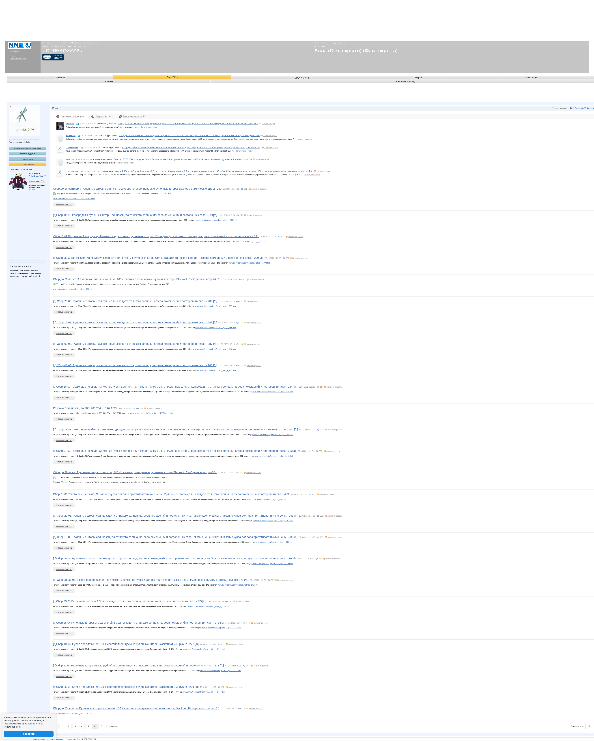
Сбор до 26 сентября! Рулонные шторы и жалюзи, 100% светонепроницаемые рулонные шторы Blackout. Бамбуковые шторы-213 (137, 188)
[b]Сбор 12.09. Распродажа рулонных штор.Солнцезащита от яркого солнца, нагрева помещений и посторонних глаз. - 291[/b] (135, 215)
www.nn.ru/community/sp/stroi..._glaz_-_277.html (208, 606)
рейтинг (32, 181)
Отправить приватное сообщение (27, 148)
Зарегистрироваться (18, 59)
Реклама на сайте (73, 739)
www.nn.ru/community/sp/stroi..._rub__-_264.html (204, 692)
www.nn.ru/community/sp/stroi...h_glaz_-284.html (272, 392)
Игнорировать (27, 159)
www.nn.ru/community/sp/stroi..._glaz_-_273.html (220, 628)
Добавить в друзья (27, 154)
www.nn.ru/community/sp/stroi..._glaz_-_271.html (220, 671)
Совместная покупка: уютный (20, 169)
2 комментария (268, 124)
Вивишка (70, 124)
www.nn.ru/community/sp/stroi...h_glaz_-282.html (266, 499)
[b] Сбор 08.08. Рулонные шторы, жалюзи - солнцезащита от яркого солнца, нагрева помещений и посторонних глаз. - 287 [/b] (135, 343)
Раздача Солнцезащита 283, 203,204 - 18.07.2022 (85, 408)
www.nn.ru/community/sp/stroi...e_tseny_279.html (272, 564)
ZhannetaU (70, 136)
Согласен (28, 733)
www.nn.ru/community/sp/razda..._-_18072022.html (151, 413)
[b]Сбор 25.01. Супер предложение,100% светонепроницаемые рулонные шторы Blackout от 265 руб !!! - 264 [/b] (126, 686)
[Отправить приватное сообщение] (77, 123)
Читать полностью (148, 127)
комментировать (259, 189)
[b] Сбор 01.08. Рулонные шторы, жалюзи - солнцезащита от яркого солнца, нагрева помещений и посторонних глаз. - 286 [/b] (135, 365)
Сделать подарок (27, 164)
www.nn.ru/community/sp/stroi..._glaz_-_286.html (215, 370)
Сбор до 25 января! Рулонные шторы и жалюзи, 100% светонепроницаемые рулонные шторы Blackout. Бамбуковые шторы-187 (136, 708)
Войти (12, 56)
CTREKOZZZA (72, 147)
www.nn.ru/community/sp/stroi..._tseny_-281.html (273, 521)
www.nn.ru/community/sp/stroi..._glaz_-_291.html (216, 220)
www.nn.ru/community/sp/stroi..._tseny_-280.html (273, 542)
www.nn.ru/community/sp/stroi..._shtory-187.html (73, 713)
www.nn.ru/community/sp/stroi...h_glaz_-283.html (272, 456)
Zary (68, 159)
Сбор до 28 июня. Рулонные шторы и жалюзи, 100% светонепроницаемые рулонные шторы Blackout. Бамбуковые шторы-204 (135, 472)
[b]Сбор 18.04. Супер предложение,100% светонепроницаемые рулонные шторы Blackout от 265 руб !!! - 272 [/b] (126, 644)
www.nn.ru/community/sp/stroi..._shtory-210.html (73, 289)
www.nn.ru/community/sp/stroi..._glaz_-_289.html (215, 306)
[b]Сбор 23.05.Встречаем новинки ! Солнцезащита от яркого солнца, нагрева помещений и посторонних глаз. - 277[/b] (129, 601)
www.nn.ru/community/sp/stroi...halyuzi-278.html (238, 585)
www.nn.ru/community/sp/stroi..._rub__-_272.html (204, 649)
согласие (32, 723)
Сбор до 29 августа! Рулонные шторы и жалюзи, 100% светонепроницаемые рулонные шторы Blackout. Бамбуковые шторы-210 (136, 279)
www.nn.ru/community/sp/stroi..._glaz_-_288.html (215, 327)
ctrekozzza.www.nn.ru (91, 43)
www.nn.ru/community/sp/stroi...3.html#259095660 (74, 199)
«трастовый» (341, 43)
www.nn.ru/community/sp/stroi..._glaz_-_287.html (215, 349)
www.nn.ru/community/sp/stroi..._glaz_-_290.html (249, 263)
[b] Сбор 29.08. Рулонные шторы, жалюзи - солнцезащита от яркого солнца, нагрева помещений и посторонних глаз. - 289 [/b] (135, 301)
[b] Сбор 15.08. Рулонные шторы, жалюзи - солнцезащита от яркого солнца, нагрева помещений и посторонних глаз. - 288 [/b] (135, 322)
